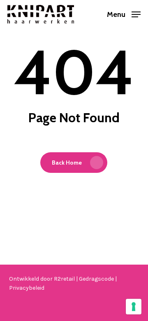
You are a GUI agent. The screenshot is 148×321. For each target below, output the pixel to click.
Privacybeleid (26, 287)
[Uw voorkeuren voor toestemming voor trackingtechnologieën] (133, 306)
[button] (124, 13)
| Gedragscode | (96, 278)
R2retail (65, 278)
